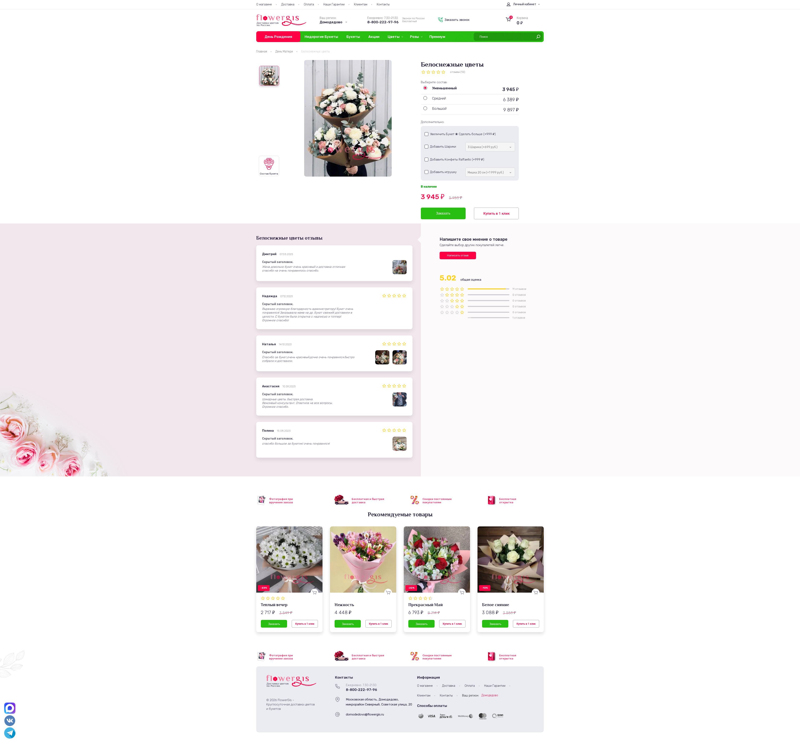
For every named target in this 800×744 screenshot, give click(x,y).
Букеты (353, 37)
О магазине (264, 4)
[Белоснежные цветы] (348, 118)
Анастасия (270, 386)
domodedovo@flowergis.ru (365, 714)
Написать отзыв (458, 255)
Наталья (269, 344)
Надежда (269, 296)
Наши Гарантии (334, 4)
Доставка (287, 4)
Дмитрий (269, 254)
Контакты (383, 4)
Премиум (437, 37)
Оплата (309, 4)
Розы (414, 37)
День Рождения (278, 37)
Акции (373, 37)
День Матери (284, 51)
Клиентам (360, 4)
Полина (268, 430)
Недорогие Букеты (321, 37)
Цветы (394, 37)
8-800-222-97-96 (383, 22)
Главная (261, 51)
